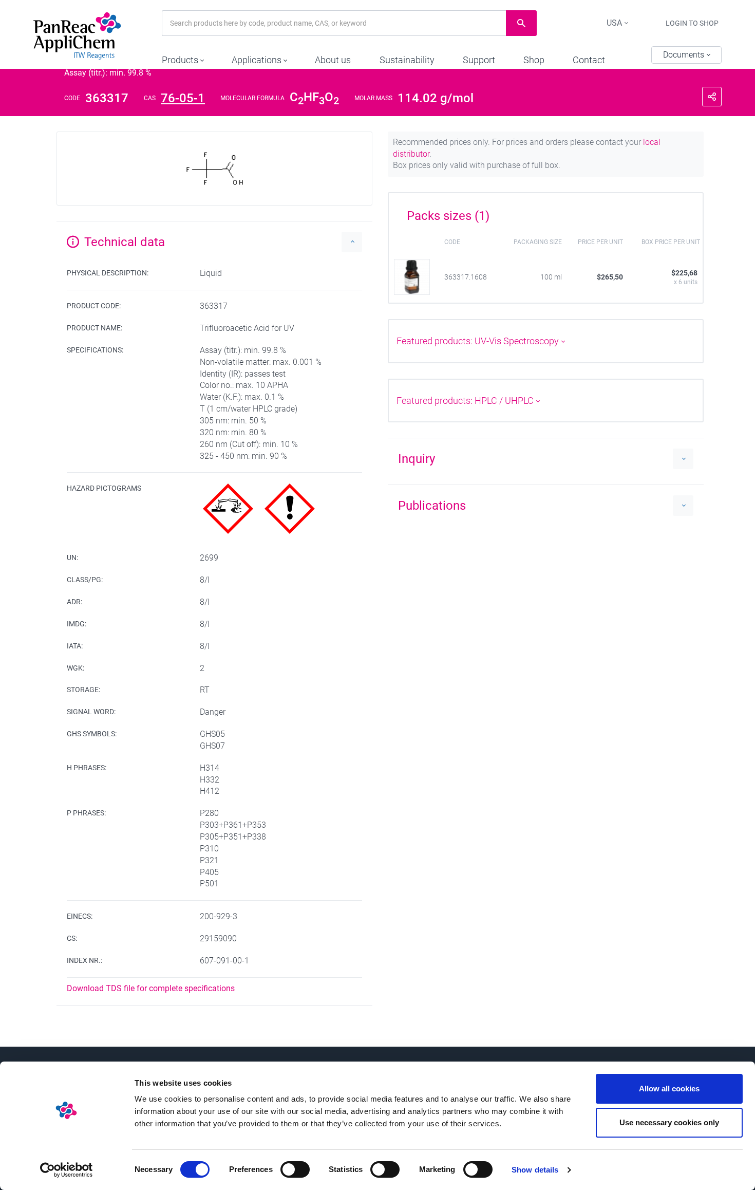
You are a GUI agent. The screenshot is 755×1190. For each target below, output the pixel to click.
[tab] (546, 212)
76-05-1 (183, 98)
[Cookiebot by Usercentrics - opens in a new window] (66, 1170)
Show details (535, 1169)
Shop (533, 59)
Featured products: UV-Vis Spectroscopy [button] (479, 341)
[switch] (295, 1169)
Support (479, 59)
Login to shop (692, 23)
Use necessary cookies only (669, 1122)
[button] (183, 57)
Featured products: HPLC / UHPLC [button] (466, 400)
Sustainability (407, 59)
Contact (589, 59)
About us (333, 59)
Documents (684, 55)
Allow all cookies (669, 1088)
